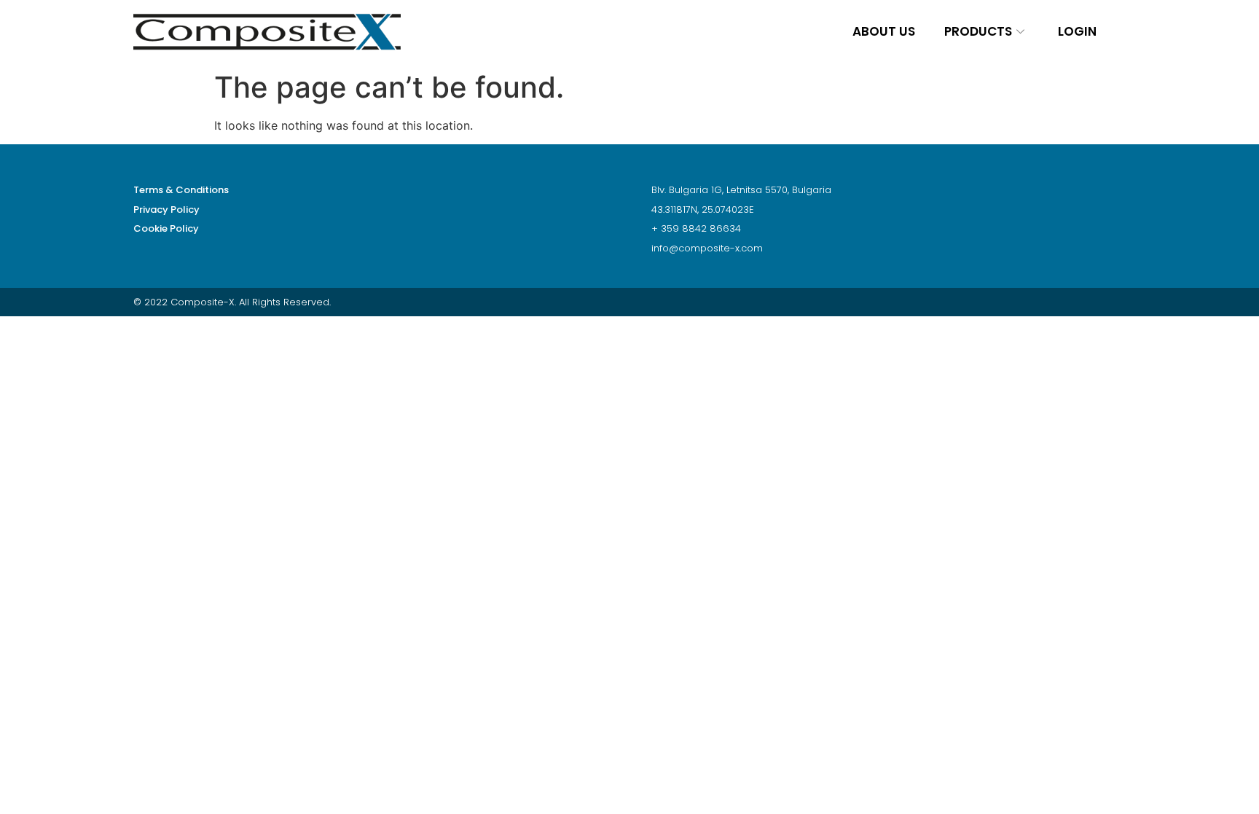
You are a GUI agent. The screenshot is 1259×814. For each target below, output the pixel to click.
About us (883, 31)
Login (1077, 31)
